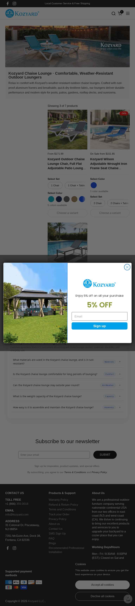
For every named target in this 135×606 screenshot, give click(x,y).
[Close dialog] (127, 267)
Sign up (99, 326)
